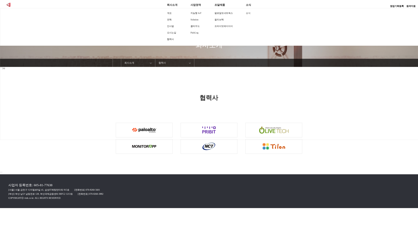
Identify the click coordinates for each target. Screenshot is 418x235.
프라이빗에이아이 (224, 26)
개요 (169, 13)
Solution (194, 19)
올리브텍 (219, 19)
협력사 (170, 39)
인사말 (170, 26)
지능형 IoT (196, 13)
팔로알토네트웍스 (224, 13)
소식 (248, 4)
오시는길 (171, 32)
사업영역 (196, 4)
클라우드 (195, 26)
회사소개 (172, 4)
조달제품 (220, 4)
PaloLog (194, 32)
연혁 (169, 19)
